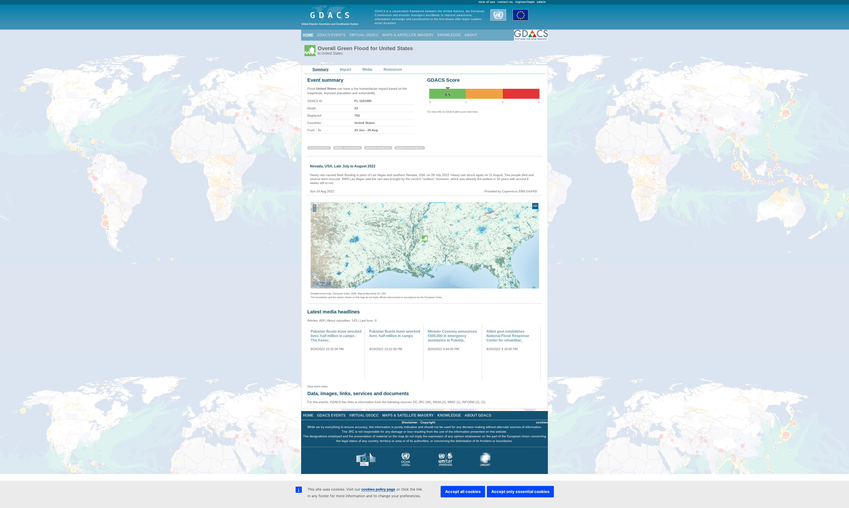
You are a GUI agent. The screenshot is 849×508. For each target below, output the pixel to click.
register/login (525, 2)
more (317, 386)
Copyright (427, 422)
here (475, 111)
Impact (345, 69)
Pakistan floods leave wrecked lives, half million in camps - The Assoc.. (336, 336)
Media (367, 69)
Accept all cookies (463, 491)
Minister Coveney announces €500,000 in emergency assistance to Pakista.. (452, 336)
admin (541, 2)
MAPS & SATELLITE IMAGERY (408, 35)
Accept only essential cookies (520, 491)
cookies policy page (378, 489)
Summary (320, 69)
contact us (505, 2)
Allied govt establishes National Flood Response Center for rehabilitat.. (507, 336)
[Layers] (535, 206)
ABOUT (471, 35)
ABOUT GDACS (478, 415)
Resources (393, 69)
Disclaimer (409, 422)
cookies (542, 422)
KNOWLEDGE (449, 35)
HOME (308, 35)
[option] (336, 352)
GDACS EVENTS (331, 35)
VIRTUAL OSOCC (364, 35)
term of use (487, 2)
